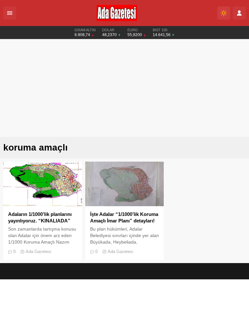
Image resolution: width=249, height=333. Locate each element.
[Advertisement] (124, 88)
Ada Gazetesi (38, 251)
